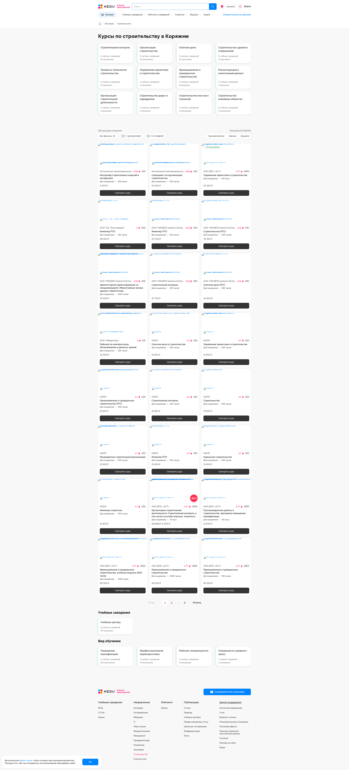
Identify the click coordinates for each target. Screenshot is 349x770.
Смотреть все (140, 759)
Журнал (194, 15)
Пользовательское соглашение (233, 722)
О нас (222, 713)
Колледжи (138, 708)
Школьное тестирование (195, 726)
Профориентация (141, 740)
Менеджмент (140, 736)
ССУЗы (101, 713)
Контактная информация (230, 708)
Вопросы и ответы (227, 717)
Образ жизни (140, 726)
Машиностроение (142, 731)
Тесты (186, 736)
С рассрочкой (133, 136)
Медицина (138, 717)
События (179, 15)
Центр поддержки (230, 702)
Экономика (139, 750)
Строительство (141, 754)
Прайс (222, 747)
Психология (139, 745)
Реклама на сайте (227, 743)
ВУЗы (100, 708)
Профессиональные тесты (196, 722)
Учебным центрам (192, 717)
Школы (101, 717)
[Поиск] (213, 6)
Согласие (223, 738)
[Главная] (99, 23)
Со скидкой (157, 136)
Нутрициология (141, 713)
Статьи (187, 708)
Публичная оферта (228, 726)
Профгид (188, 713)
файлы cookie (26, 760)
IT (134, 722)
